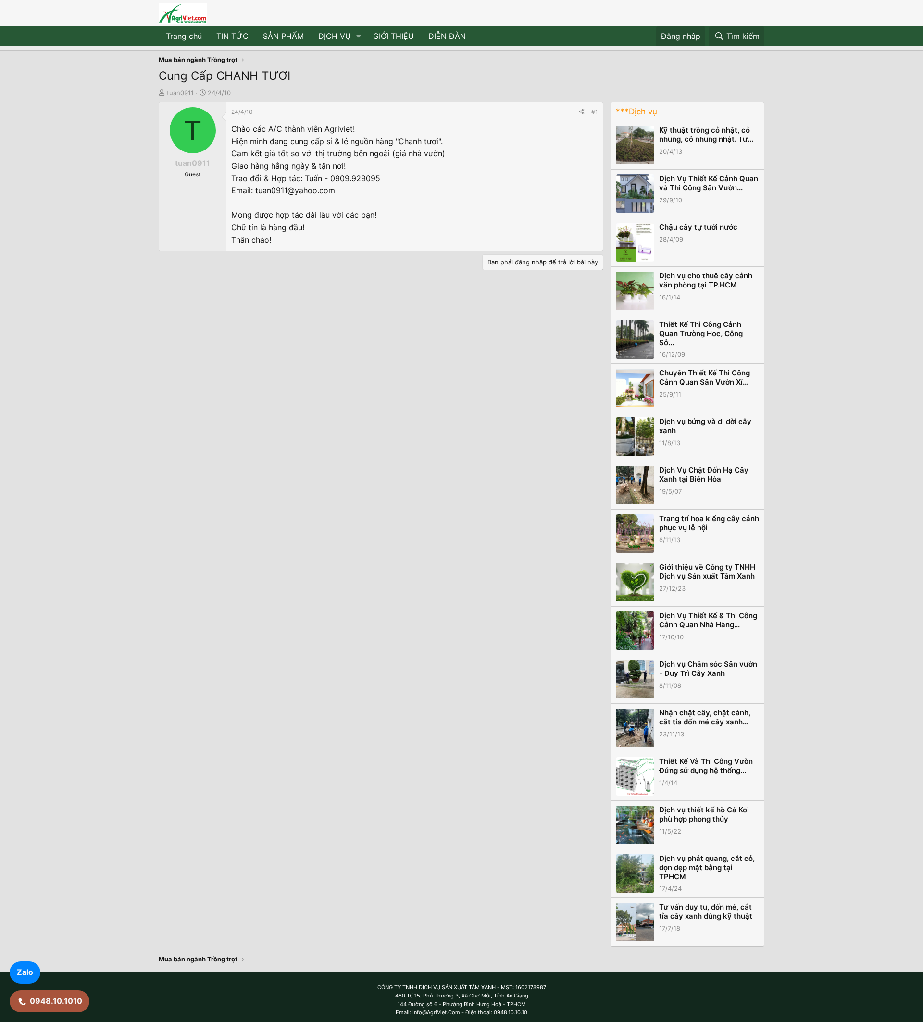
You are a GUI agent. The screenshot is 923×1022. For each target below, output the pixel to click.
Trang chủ (184, 36)
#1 (594, 111)
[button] (359, 36)
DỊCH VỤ (334, 36)
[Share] (581, 112)
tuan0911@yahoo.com (295, 190)
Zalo (25, 972)
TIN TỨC (232, 36)
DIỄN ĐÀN (447, 36)
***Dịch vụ (636, 111)
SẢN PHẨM (283, 36)
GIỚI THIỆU (393, 36)
